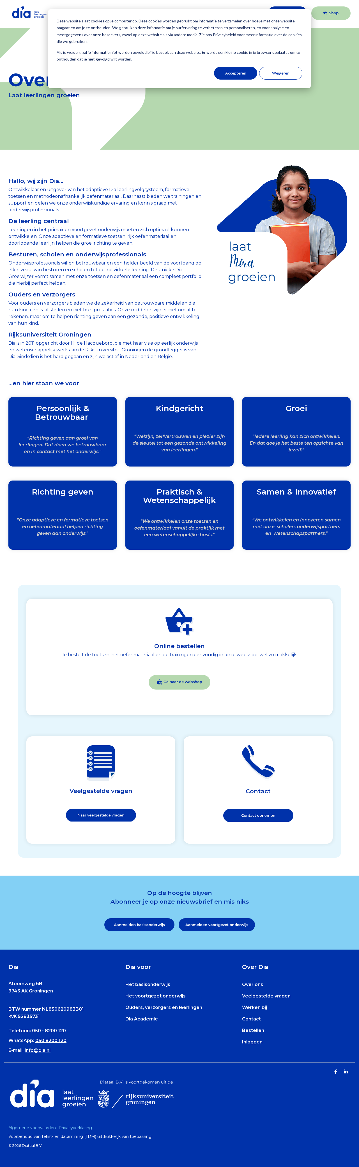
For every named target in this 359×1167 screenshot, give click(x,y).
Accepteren (235, 73)
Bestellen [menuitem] (253, 1030)
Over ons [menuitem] (252, 984)
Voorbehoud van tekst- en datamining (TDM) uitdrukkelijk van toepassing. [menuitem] (80, 1136)
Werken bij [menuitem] (254, 1007)
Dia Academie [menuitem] (141, 1019)
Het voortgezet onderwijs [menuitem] (155, 996)
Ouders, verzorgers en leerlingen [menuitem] (163, 1007)
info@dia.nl (37, 1050)
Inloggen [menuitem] (252, 1042)
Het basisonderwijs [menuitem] (147, 984)
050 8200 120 (50, 1040)
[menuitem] (33, 1127)
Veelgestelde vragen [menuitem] (266, 996)
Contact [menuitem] (251, 1019)
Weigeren (280, 73)
